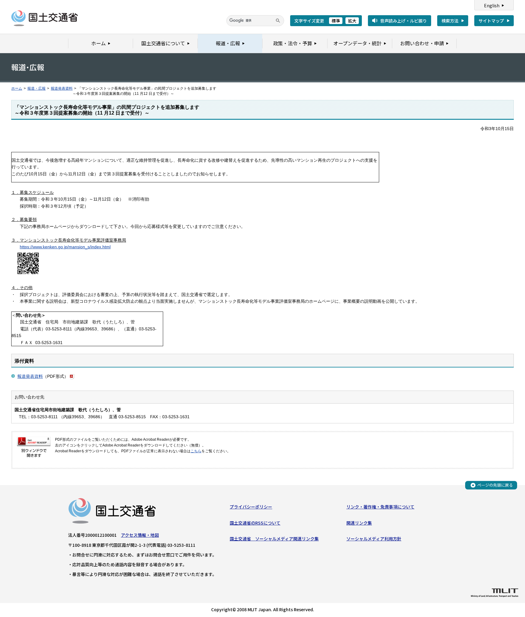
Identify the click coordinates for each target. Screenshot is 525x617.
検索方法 (449, 21)
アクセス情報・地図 (140, 535)
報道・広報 (36, 88)
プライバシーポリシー (251, 507)
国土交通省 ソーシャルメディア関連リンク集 (274, 539)
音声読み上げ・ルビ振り (403, 21)
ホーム (16, 88)
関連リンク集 (359, 523)
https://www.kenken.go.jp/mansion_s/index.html (65, 246)
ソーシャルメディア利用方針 (373, 539)
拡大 (352, 21)
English (491, 5)
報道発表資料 (62, 88)
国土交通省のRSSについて (255, 523)
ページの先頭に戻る (495, 485)
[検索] (278, 20)
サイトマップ (491, 21)
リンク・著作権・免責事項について (380, 507)
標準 (335, 21)
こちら (195, 451)
